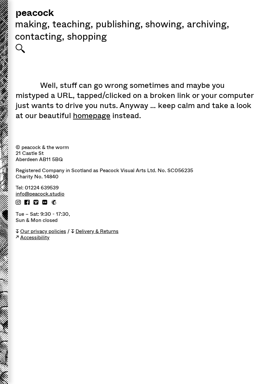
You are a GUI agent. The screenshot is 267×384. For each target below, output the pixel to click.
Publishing (119, 25)
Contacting (39, 37)
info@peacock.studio (40, 194)
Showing (164, 25)
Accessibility (34, 238)
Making (32, 25)
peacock (35, 13)
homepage (91, 115)
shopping (87, 37)
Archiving (208, 25)
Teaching (72, 25)
